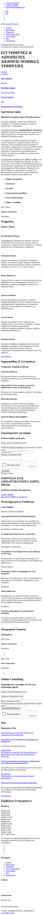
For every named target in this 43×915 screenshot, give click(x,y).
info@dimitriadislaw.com (15, 7)
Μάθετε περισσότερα (19, 497)
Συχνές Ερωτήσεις (13, 34)
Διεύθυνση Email (7, 447)
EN (7, 11)
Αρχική (8, 28)
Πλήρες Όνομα (7, 443)
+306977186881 (12, 5)
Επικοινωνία (10, 41)
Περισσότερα (6, 357)
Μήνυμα (4, 455)
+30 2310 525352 (12, 3)
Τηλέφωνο (5, 696)
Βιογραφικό (10, 30)
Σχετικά (4, 72)
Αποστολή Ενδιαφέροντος (11, 708)
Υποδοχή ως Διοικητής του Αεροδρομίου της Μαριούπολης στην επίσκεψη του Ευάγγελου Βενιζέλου (20, 762)
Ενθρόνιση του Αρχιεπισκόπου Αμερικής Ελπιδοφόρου (19, 783)
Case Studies (10, 36)
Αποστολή (5, 471)
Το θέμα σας (6, 452)
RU (7, 13)
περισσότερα (6, 750)
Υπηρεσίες (10, 32)
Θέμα (3, 701)
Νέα (7, 39)
